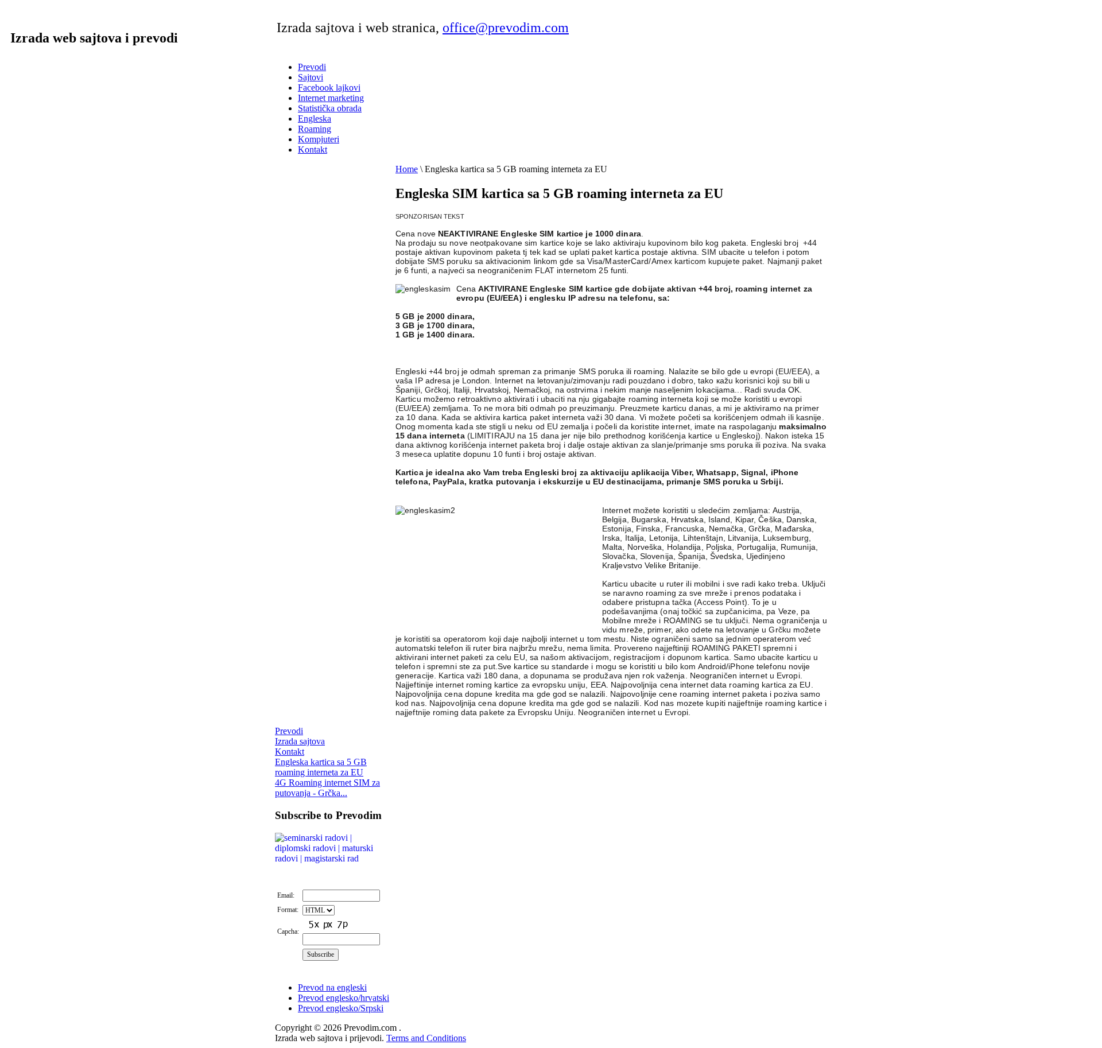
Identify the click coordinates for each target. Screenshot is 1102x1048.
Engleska (314, 118)
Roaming (314, 129)
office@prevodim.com (506, 27)
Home (406, 169)
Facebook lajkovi (329, 87)
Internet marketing (331, 98)
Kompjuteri (318, 139)
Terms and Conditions (426, 1038)
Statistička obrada (330, 108)
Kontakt (312, 149)
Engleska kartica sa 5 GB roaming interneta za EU (321, 767)
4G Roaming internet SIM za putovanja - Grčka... (327, 788)
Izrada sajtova (300, 741)
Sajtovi (310, 77)
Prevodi (312, 67)
